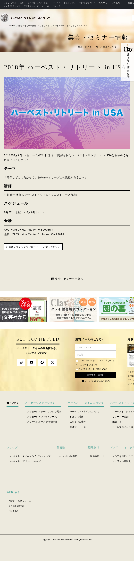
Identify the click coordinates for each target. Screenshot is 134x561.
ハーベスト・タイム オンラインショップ (29, 456)
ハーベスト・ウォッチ (51, 6)
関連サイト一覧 (78, 427)
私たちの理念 (77, 416)
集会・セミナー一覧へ (68, 278)
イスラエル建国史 (121, 461)
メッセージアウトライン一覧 (42, 416)
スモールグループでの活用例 (42, 421)
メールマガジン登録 (122, 427)
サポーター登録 (120, 416)
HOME (12, 26)
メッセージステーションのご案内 (44, 411)
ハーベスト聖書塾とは (70, 456)
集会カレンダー (111, 47)
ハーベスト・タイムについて (85, 411)
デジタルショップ (31, 6)
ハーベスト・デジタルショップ (24, 461)
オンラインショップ (12, 6)
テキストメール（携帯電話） (93, 369)
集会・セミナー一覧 (88, 47)
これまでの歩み (78, 421)
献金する (117, 421)
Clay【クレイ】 (118, 3)
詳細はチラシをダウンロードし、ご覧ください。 (33, 246)
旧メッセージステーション (38, 3)
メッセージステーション (14, 3)
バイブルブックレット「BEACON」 (93, 3)
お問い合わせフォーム (19, 501)
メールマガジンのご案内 (97, 381)
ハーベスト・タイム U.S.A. (64, 3)
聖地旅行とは (97, 456)
